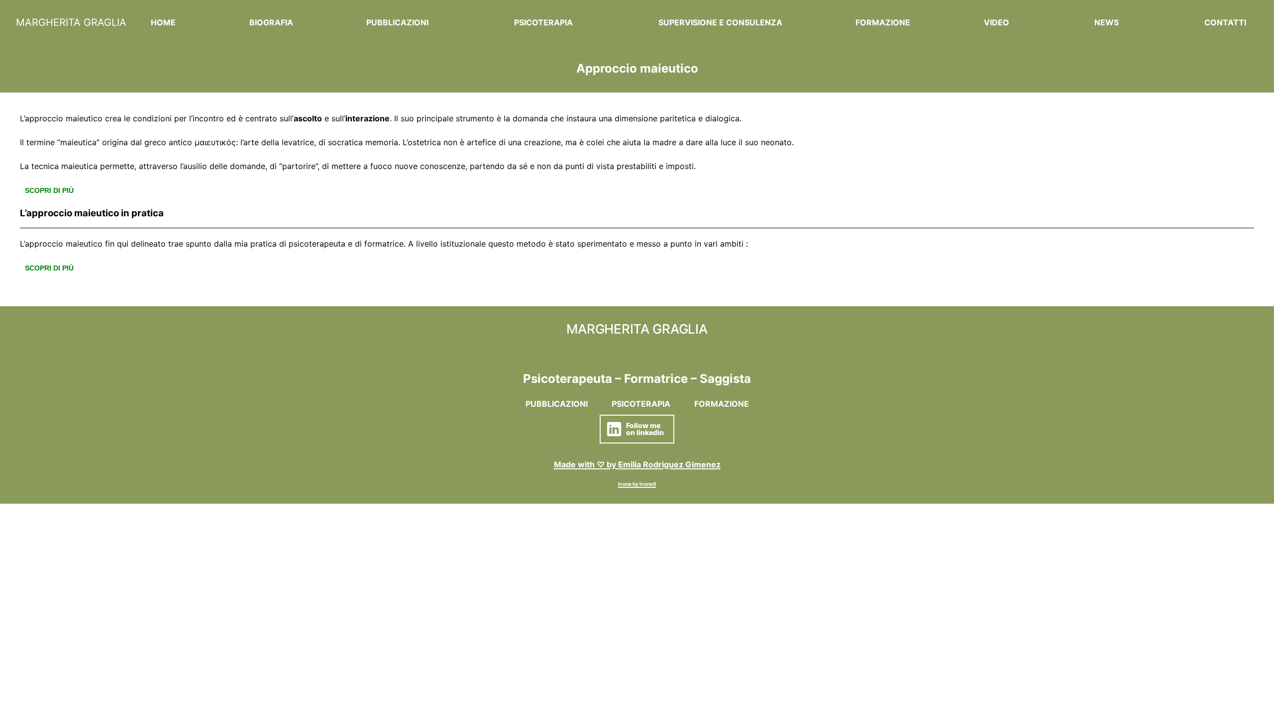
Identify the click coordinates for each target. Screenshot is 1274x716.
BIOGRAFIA (271, 22)
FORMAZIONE (882, 22)
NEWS (1106, 22)
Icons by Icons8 (637, 484)
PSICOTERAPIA (543, 22)
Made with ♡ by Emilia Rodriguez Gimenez (637, 464)
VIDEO (996, 22)
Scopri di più (49, 190)
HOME (163, 22)
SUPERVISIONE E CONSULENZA (720, 22)
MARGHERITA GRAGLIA (71, 22)
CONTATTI (1225, 22)
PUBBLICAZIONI (397, 22)
